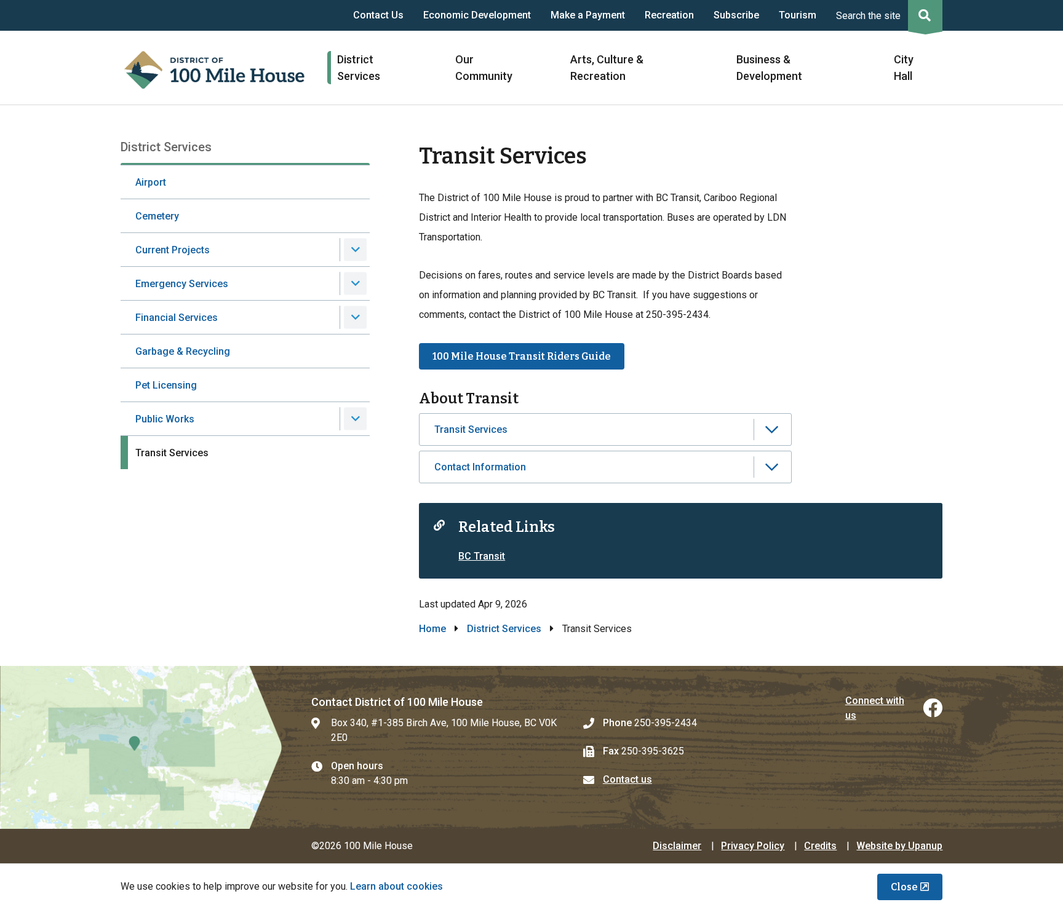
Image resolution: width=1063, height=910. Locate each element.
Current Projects (172, 250)
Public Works (164, 419)
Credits (820, 846)
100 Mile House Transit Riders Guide (521, 356)
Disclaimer (677, 846)
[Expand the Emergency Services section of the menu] (355, 283)
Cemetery (157, 216)
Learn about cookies (396, 886)
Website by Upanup (899, 846)
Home (432, 629)
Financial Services (176, 317)
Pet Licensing (166, 385)
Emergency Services (181, 284)
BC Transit (481, 556)
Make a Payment (588, 15)
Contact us (627, 779)
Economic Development (477, 15)
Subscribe (736, 15)
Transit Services (172, 453)
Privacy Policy (752, 846)
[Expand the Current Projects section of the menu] (355, 250)
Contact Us (378, 15)
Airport (150, 182)
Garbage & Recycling (182, 351)
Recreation (669, 15)
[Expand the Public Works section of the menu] (355, 419)
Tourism (797, 15)
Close (904, 887)
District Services (504, 629)
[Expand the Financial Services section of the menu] (355, 317)
